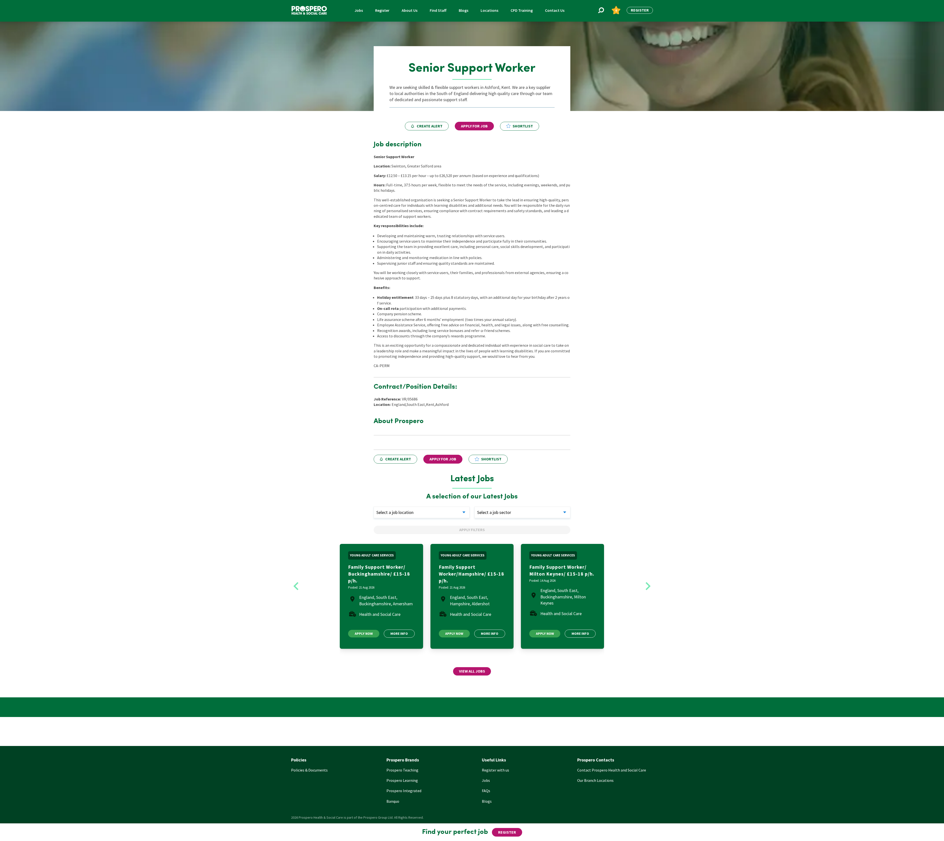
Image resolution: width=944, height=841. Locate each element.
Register (382, 10)
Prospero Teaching (402, 770)
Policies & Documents (309, 770)
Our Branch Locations (595, 780)
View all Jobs (472, 671)
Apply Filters (472, 529)
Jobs (358, 10)
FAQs (486, 790)
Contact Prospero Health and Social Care (611, 770)
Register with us (495, 770)
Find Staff (438, 10)
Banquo (392, 801)
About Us (409, 10)
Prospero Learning (402, 780)
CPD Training (522, 10)
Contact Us (554, 10)
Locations (489, 10)
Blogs (463, 10)
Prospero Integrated (403, 790)
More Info (399, 633)
